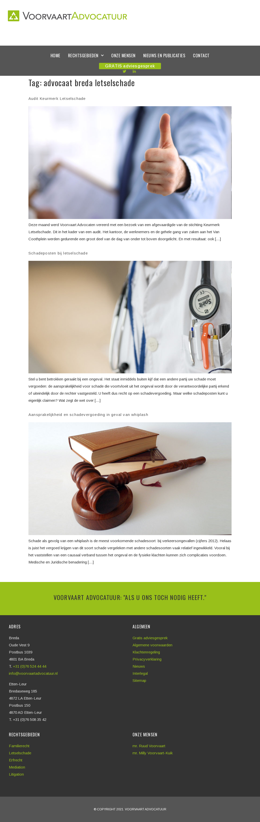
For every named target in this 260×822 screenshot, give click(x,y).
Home (55, 55)
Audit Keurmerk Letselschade (57, 98)
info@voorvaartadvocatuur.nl (33, 673)
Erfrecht (15, 760)
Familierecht (19, 746)
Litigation (16, 774)
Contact (201, 55)
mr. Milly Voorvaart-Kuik (153, 753)
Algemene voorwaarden (152, 645)
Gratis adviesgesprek (150, 638)
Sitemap (139, 680)
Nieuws (139, 666)
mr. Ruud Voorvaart (149, 746)
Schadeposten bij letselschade (58, 253)
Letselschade (20, 753)
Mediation (17, 767)
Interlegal (140, 673)
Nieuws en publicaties (164, 55)
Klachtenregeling (146, 652)
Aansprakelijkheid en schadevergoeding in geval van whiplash (88, 414)
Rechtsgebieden (83, 55)
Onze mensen (123, 55)
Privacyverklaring (147, 659)
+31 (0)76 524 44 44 (30, 666)
